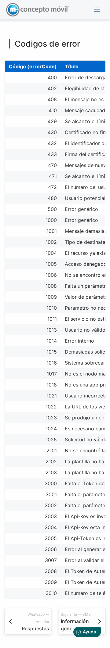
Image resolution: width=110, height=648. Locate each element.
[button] (97, 10)
